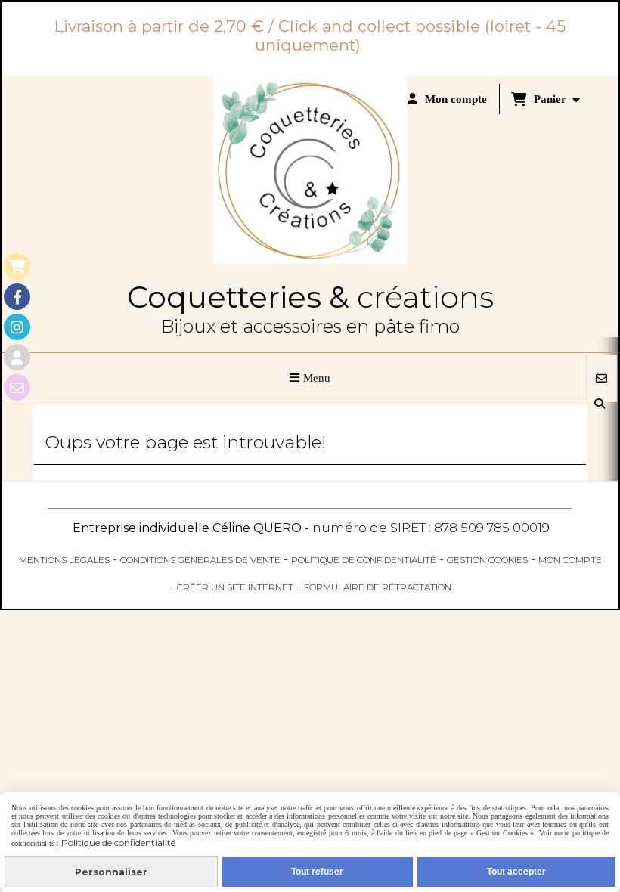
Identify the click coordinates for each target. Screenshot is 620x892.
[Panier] (17, 266)
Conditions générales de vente (200, 559)
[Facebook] (17, 296)
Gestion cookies (487, 559)
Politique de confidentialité (363, 559)
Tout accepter (516, 871)
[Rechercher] (600, 404)
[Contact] (17, 387)
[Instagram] (17, 327)
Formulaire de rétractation (377, 587)
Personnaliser (111, 872)
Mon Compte (570, 559)
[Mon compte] (17, 357)
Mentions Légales (64, 559)
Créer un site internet (235, 587)
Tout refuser (317, 871)
